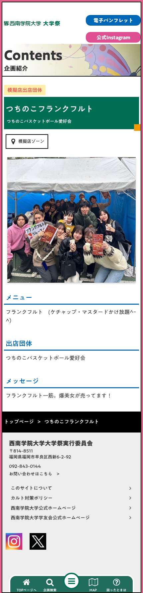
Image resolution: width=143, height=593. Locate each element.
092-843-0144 (25, 466)
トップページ (19, 421)
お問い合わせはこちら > (34, 474)
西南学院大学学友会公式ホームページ (50, 518)
